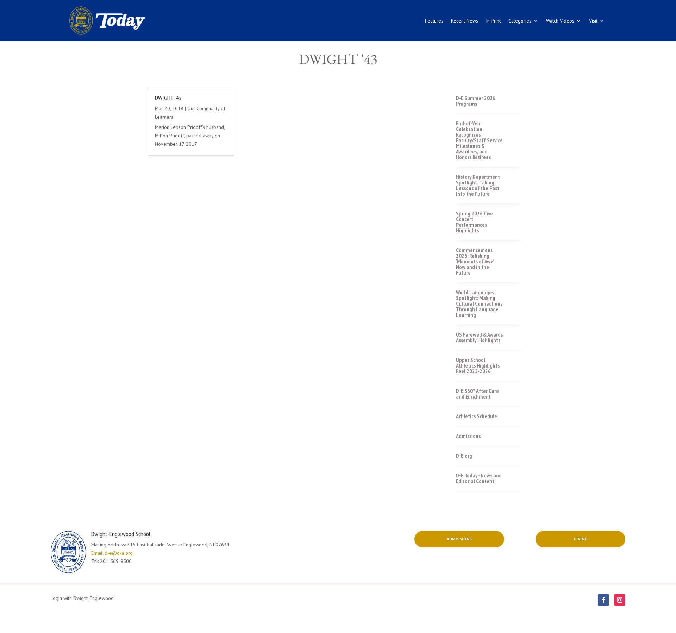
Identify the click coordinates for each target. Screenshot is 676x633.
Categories (519, 21)
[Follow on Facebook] (603, 600)
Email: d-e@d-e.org (112, 553)
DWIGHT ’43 (168, 98)
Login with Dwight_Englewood (82, 598)
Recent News (464, 21)
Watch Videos (560, 21)
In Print (493, 21)
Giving (580, 538)
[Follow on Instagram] (619, 600)
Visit (593, 21)
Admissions (459, 538)
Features (434, 21)
